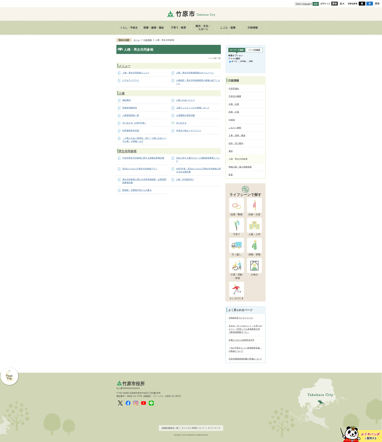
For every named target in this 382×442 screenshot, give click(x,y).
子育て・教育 (178, 27)
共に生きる (181, 123)
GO (315, 4)
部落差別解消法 (129, 107)
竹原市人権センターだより (188, 130)
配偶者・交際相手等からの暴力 (137, 190)
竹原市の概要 (235, 96)
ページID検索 (254, 50)
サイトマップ (214, 428)
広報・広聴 (234, 104)
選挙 (231, 151)
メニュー (125, 66)
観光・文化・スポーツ (203, 28)
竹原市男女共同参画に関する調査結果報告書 (143, 158)
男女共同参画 (128, 151)
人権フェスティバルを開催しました (193, 107)
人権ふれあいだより (185, 100)
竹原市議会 (234, 88)
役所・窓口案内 (236, 143)
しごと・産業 (228, 27)
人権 (122, 93)
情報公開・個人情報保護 (240, 167)
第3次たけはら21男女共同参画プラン (139, 168)
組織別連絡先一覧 (170, 428)
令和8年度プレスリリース (241, 318)
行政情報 (253, 27)
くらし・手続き (129, 27)
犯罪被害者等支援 (130, 130)
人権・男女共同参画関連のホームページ (195, 72)
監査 (231, 174)
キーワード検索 (237, 50)
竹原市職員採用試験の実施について (245, 359)
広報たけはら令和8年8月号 (241, 340)
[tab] (236, 50)
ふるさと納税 (235, 127)
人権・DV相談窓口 (185, 179)
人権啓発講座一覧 (130, 115)
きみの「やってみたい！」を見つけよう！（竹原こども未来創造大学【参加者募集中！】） (245, 328)
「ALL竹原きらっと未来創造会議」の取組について (245, 349)
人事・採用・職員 (237, 135)
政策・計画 (234, 112)
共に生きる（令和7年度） (134, 123)
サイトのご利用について (193, 428)
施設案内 (126, 100)
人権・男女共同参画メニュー (136, 72)
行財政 (232, 119)
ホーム (137, 40)
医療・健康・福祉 (154, 27)
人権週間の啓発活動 (185, 115)
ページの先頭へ (9, 376)
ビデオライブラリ (130, 80)
